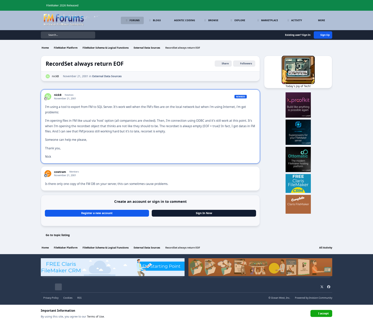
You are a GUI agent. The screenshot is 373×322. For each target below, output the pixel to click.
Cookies (67, 297)
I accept (323, 313)
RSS (79, 297)
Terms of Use (95, 316)
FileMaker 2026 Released (62, 5)
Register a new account (96, 213)
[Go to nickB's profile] (48, 76)
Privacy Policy (50, 297)
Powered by (313, 297)
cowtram (60, 172)
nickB (55, 76)
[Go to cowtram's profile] (47, 173)
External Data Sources (107, 76)
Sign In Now (204, 213)
